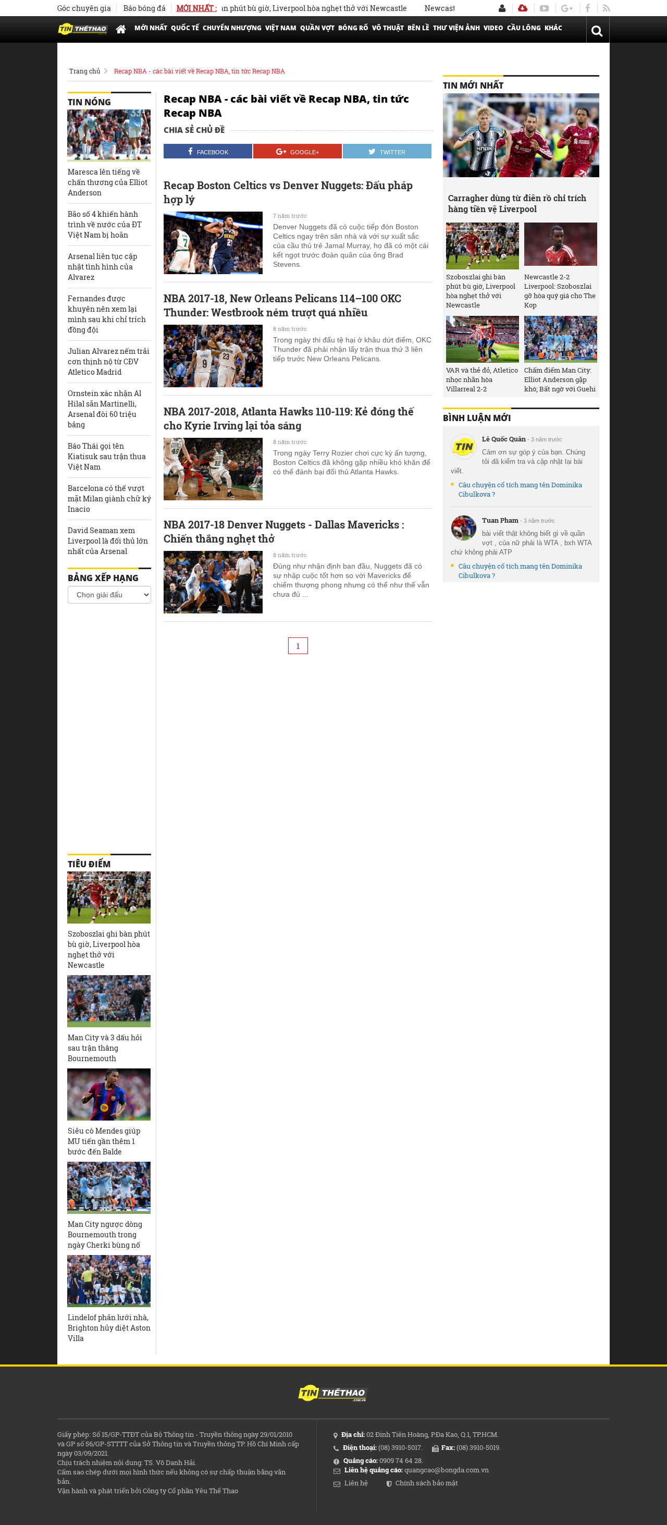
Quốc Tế (185, 28)
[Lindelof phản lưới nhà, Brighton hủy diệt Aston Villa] (109, 1281)
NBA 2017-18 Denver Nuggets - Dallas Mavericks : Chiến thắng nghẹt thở (284, 531)
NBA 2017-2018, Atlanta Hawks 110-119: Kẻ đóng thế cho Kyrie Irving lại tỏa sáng (289, 418)
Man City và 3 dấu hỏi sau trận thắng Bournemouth (105, 1047)
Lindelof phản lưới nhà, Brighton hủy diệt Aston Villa (109, 1327)
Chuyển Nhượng (232, 28)
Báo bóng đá (144, 8)
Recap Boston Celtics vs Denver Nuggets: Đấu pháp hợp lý (288, 192)
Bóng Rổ (353, 28)
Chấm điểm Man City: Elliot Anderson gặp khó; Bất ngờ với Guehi (560, 379)
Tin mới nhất (473, 85)
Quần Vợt (317, 28)
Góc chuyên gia (84, 8)
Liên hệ (356, 1482)
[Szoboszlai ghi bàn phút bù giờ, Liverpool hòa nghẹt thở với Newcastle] (109, 897)
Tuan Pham (500, 520)
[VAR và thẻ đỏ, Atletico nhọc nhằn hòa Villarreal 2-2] (482, 339)
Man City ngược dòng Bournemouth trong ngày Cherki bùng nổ (105, 1234)
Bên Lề (418, 28)
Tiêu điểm (89, 864)
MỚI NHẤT (150, 28)
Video (493, 28)
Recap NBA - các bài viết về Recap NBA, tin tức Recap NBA (199, 71)
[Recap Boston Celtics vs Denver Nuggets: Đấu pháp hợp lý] (213, 243)
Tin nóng (89, 102)
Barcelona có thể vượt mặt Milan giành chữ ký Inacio (109, 498)
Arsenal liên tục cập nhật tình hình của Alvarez (102, 266)
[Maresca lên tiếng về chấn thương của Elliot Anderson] (109, 135)
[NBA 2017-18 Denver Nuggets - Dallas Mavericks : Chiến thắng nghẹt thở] (213, 582)
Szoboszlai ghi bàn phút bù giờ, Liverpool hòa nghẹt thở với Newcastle (262, 8)
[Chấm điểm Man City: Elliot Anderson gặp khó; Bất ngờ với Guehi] (560, 339)
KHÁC (553, 28)
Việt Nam (281, 28)
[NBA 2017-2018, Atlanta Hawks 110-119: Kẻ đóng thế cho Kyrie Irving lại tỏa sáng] (213, 469)
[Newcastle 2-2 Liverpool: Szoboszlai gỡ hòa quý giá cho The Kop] (560, 246)
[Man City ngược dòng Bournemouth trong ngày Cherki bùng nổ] (109, 1188)
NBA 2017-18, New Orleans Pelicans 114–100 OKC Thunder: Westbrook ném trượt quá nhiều (282, 305)
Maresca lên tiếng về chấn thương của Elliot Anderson (107, 182)
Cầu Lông (524, 28)
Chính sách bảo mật (427, 1482)
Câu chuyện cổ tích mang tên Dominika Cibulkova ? (520, 489)
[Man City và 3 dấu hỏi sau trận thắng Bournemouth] (109, 1001)
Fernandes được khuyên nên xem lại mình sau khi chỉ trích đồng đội (107, 314)
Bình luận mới (477, 418)
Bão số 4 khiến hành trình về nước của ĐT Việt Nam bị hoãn (105, 224)
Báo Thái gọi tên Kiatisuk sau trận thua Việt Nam (107, 456)
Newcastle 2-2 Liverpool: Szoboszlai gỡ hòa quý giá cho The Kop (560, 291)
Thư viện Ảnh (456, 28)
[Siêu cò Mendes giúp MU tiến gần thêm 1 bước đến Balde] (109, 1094)
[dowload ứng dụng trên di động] (522, 8)
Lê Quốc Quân (504, 439)
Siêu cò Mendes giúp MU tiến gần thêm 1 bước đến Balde (104, 1141)
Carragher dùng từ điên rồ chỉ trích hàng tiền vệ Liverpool (517, 203)
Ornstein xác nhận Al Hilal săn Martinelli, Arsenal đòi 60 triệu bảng (104, 408)
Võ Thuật (388, 28)
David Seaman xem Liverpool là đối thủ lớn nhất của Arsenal (108, 540)
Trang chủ (84, 71)
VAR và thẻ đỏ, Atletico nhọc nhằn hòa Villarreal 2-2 (482, 379)
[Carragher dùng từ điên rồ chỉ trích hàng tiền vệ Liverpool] (521, 140)
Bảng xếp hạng (103, 578)
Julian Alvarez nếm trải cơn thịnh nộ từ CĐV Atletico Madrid (109, 361)
